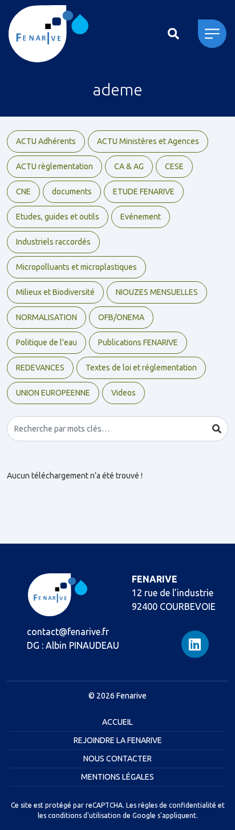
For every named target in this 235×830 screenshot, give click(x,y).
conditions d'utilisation (84, 815)
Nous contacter (117, 758)
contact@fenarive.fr (68, 632)
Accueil (117, 722)
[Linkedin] (195, 644)
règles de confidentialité (177, 805)
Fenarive (131, 695)
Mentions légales (117, 776)
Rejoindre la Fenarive (118, 740)
